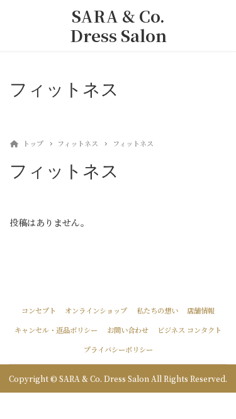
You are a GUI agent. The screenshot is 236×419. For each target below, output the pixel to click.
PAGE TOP (218, 394)
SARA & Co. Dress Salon (118, 25)
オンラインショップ (96, 310)
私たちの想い (157, 310)
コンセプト (38, 310)
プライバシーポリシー (118, 349)
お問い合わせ (128, 330)
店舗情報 (201, 310)
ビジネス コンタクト (189, 330)
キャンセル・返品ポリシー (56, 330)
